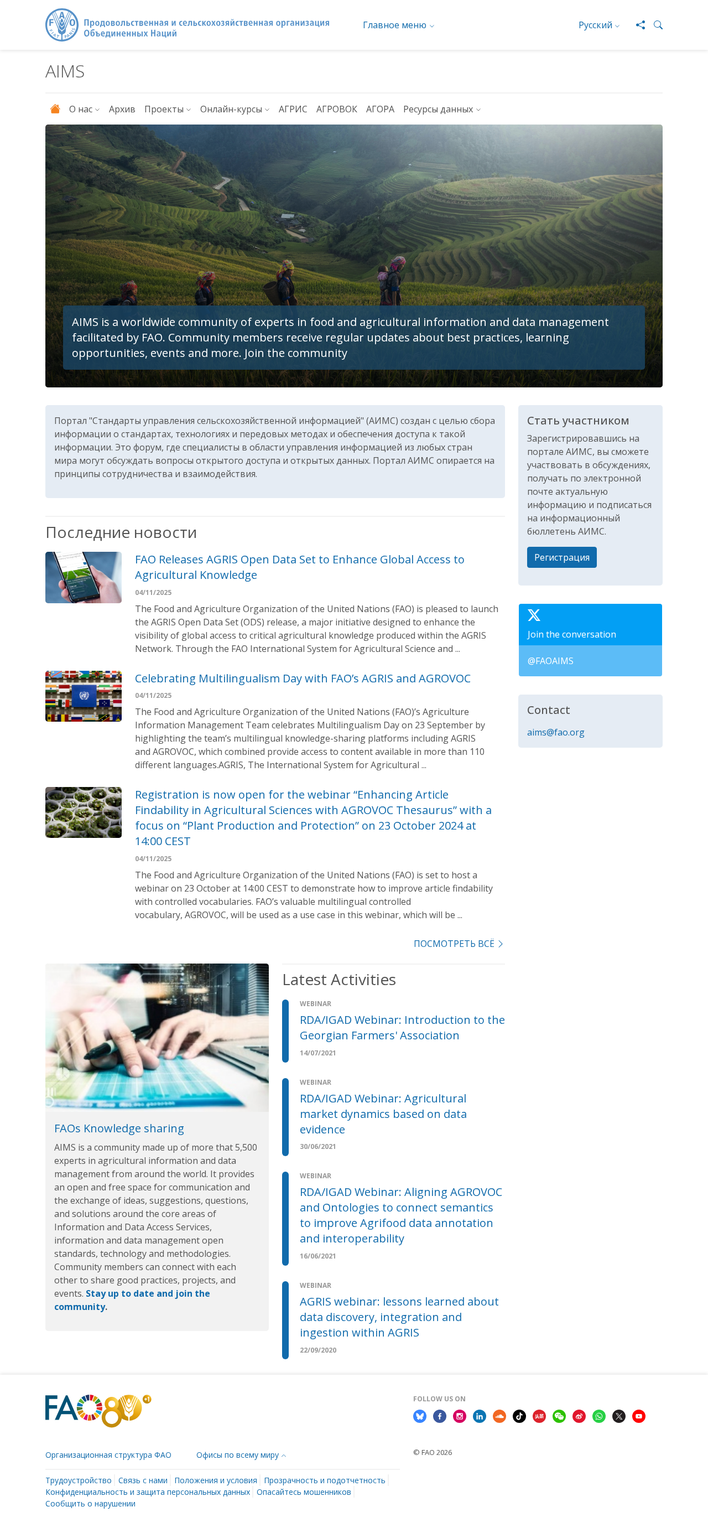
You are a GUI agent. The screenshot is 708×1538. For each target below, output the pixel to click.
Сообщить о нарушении (90, 1503)
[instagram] (459, 1415)
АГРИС (293, 109)
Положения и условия (215, 1480)
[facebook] (439, 1415)
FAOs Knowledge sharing (119, 1128)
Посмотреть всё (454, 944)
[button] (654, 24)
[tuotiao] (539, 1415)
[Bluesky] (419, 1415)
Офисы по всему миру (237, 1454)
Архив (122, 109)
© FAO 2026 (432, 1452)
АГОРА (380, 109)
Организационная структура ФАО (108, 1454)
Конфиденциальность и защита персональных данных (147, 1492)
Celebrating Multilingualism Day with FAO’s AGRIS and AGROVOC (303, 678)
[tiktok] (519, 1415)
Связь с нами (143, 1480)
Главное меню (394, 25)
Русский (595, 25)
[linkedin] (479, 1415)
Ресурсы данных (438, 109)
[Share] (636, 24)
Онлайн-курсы (231, 109)
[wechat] (559, 1415)
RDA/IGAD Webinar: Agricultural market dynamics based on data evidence (383, 1114)
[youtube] (638, 1415)
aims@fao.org (556, 732)
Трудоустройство (78, 1480)
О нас (80, 109)
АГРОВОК (336, 109)
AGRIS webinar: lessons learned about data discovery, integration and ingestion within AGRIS (399, 1317)
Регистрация (562, 557)
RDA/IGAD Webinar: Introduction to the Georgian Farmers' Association (402, 1027)
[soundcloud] (499, 1415)
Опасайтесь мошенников (304, 1492)
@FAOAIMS (551, 661)
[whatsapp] (599, 1415)
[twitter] (619, 1415)
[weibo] (579, 1415)
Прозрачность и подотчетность (325, 1480)
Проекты (164, 109)
